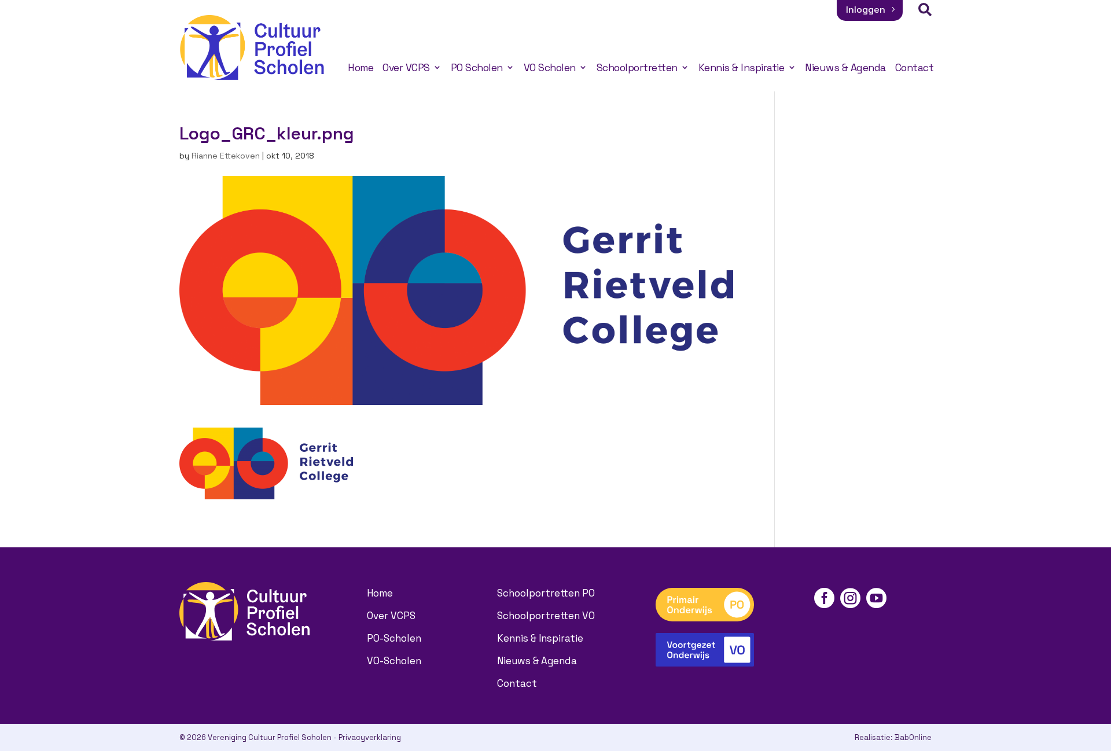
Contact (914, 67)
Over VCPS (406, 67)
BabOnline (913, 737)
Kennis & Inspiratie (741, 67)
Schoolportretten (637, 67)
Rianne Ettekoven (226, 155)
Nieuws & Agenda (845, 67)
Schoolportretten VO (546, 615)
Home (360, 67)
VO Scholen (550, 67)
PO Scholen (477, 67)
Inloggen (865, 9)
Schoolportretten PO (546, 593)
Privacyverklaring (370, 737)
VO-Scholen (394, 660)
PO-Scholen (394, 638)
